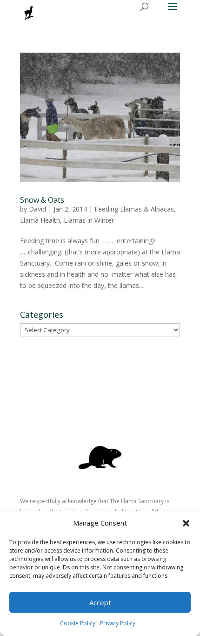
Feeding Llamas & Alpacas (134, 209)
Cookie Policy (77, 623)
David (37, 209)
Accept (100, 602)
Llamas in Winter (89, 220)
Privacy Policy (117, 623)
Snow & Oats (42, 200)
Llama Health (40, 220)
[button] (186, 523)
